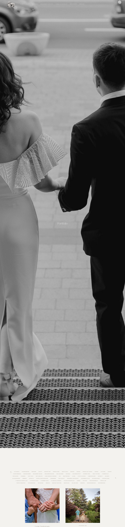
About (28, 4)
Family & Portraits (61, 4)
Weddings (35, 4)
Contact (82, 4)
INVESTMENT (73, 4)
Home (22, 4)
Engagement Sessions (46, 4)
